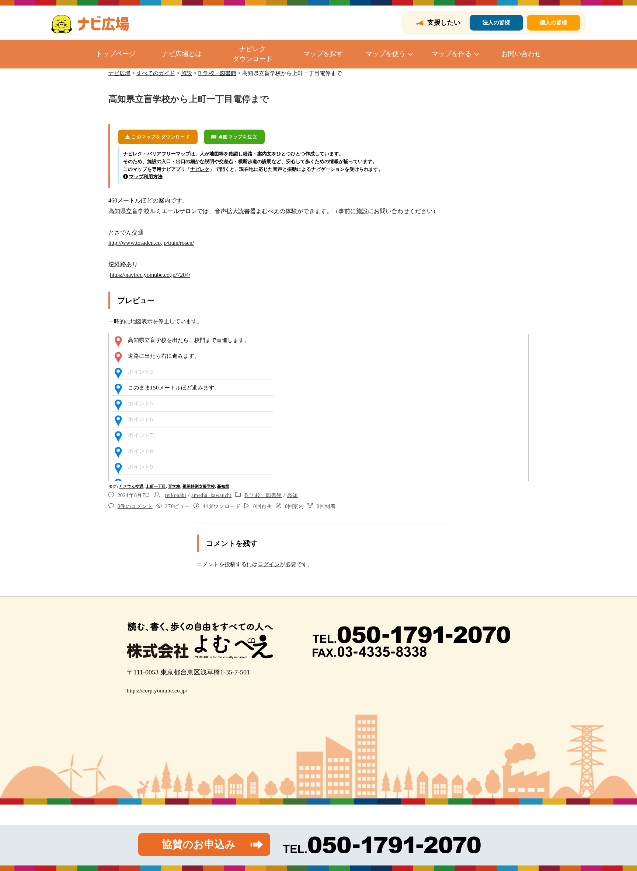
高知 (292, 495)
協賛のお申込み (199, 844)
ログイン (269, 564)
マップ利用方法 (146, 176)
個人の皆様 (553, 22)
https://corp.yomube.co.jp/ (157, 691)
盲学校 (174, 486)
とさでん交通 (131, 486)
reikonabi (175, 495)
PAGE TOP (616, 839)
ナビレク (199, 169)
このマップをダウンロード (160, 137)
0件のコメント (135, 506)
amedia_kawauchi (211, 495)
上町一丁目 (156, 486)
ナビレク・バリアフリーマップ (156, 153)
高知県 (223, 486)
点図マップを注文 (237, 137)
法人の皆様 (496, 22)
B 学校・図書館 (263, 495)
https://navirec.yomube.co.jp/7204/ (150, 275)
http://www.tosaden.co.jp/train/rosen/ (151, 243)
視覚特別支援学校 (198, 486)
